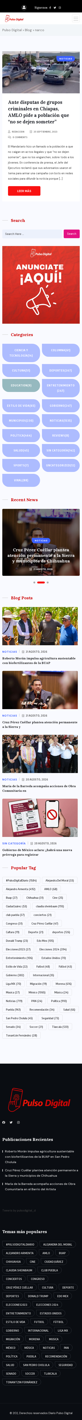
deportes (61, 932)
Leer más (24, 191)
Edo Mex (45, 940)
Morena (64, 983)
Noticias (61, 420)
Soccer (36, 1026)
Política (21, 435)
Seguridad (50, 1018)
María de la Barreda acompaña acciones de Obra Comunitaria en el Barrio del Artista (40, 1186)
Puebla (13, 1009)
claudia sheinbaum (50, 906)
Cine (57, 897)
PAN (36, 1001)
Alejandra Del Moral (60, 880)
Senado (13, 1026)
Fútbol (65, 966)
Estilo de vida (21, 405)
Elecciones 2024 (53, 949)
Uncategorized (60, 465)
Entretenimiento (61, 388)
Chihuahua (34, 897)
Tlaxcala (60, 1026)
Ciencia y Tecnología (21, 353)
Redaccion (18, 131)
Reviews (60, 435)
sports (21, 465)
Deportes (60, 370)
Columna (61, 350)
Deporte (35, 932)
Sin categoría (61, 450)
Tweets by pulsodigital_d (19, 1210)
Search (71, 234)
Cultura (21, 370)
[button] (34, 582)
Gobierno (61, 405)
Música (61, 992)
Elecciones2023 (18, 949)
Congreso (14, 923)
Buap (11, 897)
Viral (21, 480)
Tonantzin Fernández (21, 1035)
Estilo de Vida (16, 966)
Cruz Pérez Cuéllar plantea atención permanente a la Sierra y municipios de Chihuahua (41, 555)
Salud (21, 450)
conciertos (42, 915)
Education (21, 385)
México (37, 992)
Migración (38, 983)
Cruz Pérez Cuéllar (44, 923)
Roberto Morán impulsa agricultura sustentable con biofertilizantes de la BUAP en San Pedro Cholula (39, 1156)
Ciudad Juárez (16, 906)
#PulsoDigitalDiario (21, 880)
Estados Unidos (54, 958)
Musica (13, 992)
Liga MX (13, 983)
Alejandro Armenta (20, 889)
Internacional (43, 975)
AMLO (50, 889)
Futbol (43, 966)
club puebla (15, 915)
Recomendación (42, 1009)
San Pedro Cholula (19, 1018)
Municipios (21, 420)
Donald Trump (17, 940)
